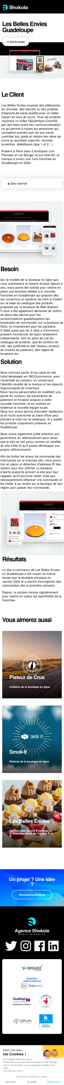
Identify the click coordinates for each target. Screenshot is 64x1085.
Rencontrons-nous (32, 894)
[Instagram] (27, 945)
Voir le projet (17, 41)
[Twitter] (13, 945)
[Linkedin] (53, 945)
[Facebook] (41, 945)
